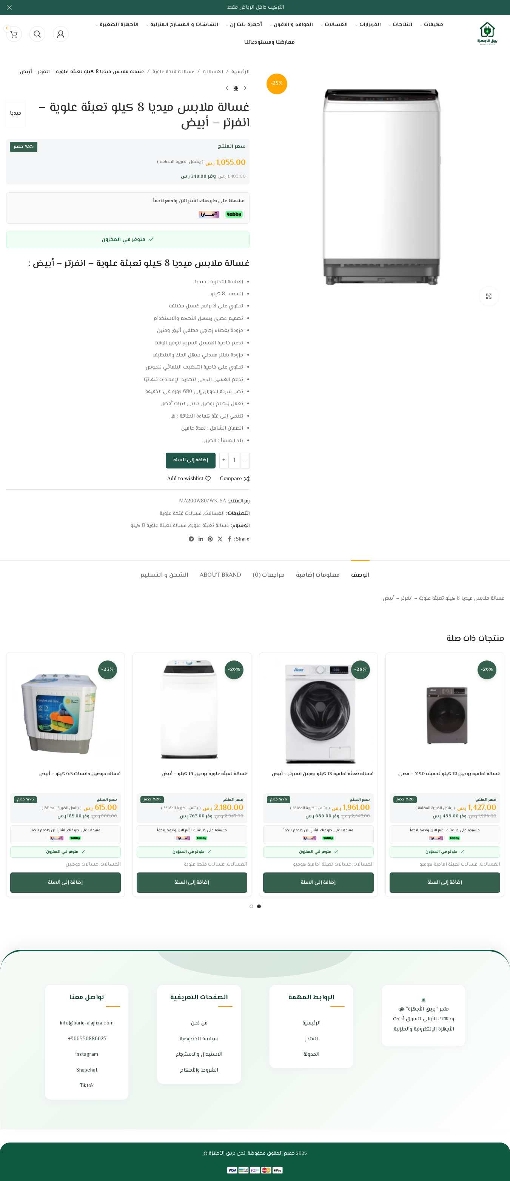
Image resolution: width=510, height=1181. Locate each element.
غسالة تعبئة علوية (209, 526)
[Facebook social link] (229, 539)
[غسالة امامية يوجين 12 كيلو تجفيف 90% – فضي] (445, 712)
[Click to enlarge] (488, 296)
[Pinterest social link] (210, 539)
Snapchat (86, 1070)
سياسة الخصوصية (199, 1039)
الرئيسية (240, 72)
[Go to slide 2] (251, 906)
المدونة (311, 1054)
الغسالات (213, 72)
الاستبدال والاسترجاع (199, 1054)
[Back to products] (235, 88)
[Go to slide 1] (259, 906)
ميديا (15, 113)
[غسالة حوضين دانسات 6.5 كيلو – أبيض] (65, 712)
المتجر (311, 1039)
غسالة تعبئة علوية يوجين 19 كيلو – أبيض (204, 774)
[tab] (360, 571)
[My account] (60, 33)
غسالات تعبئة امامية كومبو (448, 864)
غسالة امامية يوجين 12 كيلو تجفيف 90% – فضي (449, 774)
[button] (445, 882)
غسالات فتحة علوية (173, 72)
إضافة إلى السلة (190, 460)
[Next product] (226, 88)
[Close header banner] (9, 7)
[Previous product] (245, 88)
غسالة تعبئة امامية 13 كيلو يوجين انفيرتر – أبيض (323, 774)
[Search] (37, 33)
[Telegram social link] (191, 539)
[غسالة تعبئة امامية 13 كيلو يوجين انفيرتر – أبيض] (318, 712)
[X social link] (220, 539)
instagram (86, 1054)
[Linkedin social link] (200, 539)
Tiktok (87, 1086)
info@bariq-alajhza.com (87, 1023)
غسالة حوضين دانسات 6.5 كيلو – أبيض (80, 774)
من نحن (199, 1023)
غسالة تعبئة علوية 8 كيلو (158, 526)
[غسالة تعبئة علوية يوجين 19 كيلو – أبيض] (192, 712)
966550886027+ (87, 1039)
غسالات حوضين (82, 864)
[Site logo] (487, 34)
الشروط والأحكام (199, 1070)
